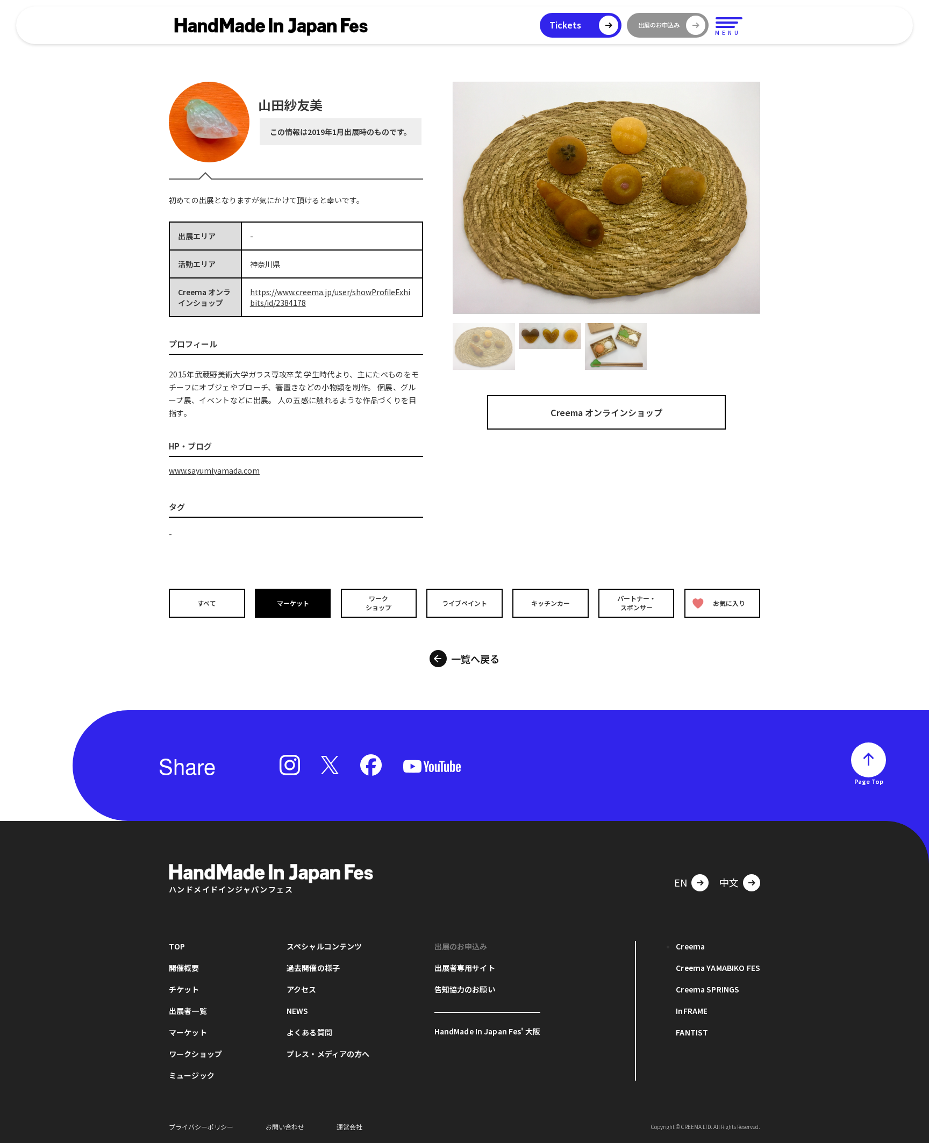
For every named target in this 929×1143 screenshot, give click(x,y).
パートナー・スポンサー (636, 603)
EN (680, 882)
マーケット (293, 603)
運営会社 (349, 1126)
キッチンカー (550, 603)
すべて (206, 603)
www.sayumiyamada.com (214, 470)
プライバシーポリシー (201, 1126)
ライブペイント (464, 603)
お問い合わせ (285, 1126)
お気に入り (729, 603)
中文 (729, 882)
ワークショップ (378, 603)
